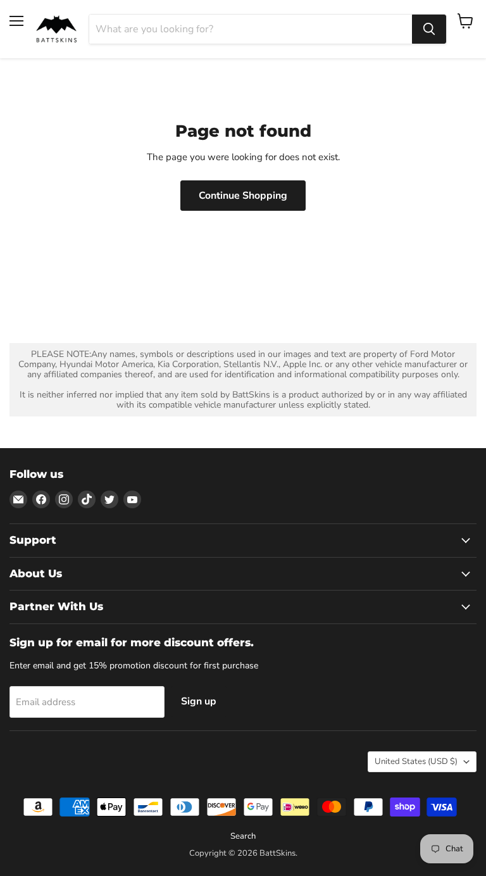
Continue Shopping (243, 196)
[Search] (429, 29)
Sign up (198, 701)
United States (416, 761)
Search (243, 836)
